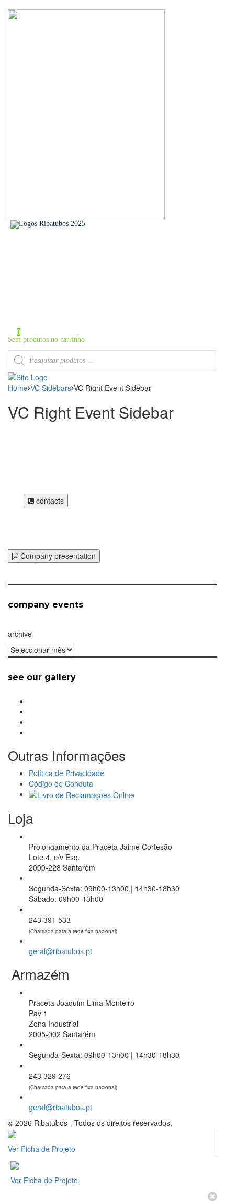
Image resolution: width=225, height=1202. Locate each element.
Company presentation (57, 556)
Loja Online (46, 277)
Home (38, 255)
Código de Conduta (61, 783)
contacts (49, 500)
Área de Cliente (52, 299)
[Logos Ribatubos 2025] (47, 224)
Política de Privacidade (66, 773)
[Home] (28, 376)
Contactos (43, 292)
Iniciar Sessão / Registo (63, 312)
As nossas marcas (54, 270)
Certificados (46, 285)
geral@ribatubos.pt (60, 951)
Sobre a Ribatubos (56, 263)
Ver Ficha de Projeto (41, 1149)
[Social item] (11, 232)
